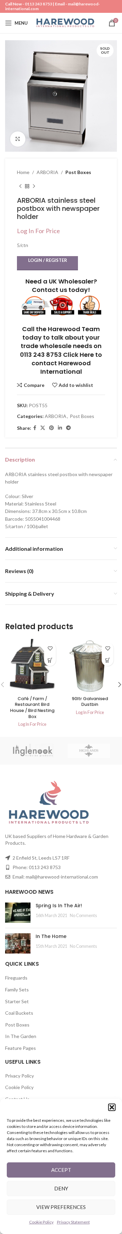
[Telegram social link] (68, 428)
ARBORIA (47, 172)
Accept (61, 1170)
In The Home (51, 936)
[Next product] (33, 186)
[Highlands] (89, 751)
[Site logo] (65, 22)
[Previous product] (20, 186)
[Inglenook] (33, 751)
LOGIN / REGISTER (47, 260)
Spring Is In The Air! (59, 905)
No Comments (83, 915)
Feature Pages (20, 1048)
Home (23, 172)
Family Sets (17, 989)
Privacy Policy (19, 1076)
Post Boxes (78, 172)
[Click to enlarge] (17, 139)
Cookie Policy (41, 1222)
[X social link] (42, 428)
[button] (111, 1107)
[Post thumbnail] (17, 913)
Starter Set (17, 1001)
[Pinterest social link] (51, 428)
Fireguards (16, 978)
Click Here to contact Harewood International (67, 363)
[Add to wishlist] (50, 648)
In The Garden (20, 1036)
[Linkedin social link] (60, 428)
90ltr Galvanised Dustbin (90, 702)
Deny (61, 1188)
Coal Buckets (19, 1013)
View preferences (61, 1207)
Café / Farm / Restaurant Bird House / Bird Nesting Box (32, 707)
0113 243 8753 (38, 3)
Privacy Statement (73, 1222)
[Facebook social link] (34, 428)
